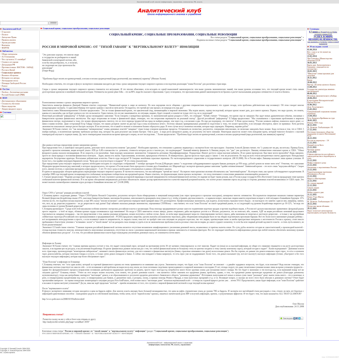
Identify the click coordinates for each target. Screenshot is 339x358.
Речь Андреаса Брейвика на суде (321, 118)
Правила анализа (8, 40)
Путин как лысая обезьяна (318, 206)
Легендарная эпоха (9, 81)
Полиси (4, 35)
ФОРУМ (5, 48)
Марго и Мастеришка (316, 179)
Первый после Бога (315, 145)
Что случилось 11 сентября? (13, 59)
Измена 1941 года (315, 123)
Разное (4, 86)
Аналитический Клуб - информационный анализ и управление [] (169, 344)
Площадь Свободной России (13, 83)
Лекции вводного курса (11, 109)
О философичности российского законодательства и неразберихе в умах (321, 156)
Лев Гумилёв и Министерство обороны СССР (319, 59)
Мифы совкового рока (316, 163)
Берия (309, 80)
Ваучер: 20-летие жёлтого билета (321, 85)
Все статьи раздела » (257, 37)
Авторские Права (8, 37)
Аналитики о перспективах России (322, 167)
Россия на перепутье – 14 (318, 140)
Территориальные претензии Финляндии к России (319, 173)
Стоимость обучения (10, 104)
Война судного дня (315, 192)
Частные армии (313, 150)
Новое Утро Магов (315, 197)
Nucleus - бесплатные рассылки (14, 92)
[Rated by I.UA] (8, 119)
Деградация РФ (8, 65)
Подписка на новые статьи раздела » (250, 40)
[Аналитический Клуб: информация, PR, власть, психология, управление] (169, 16)
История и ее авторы (10, 78)
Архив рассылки (8, 43)
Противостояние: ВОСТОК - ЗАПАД (17, 67)
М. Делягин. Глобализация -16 (320, 127)
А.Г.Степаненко (8, 57)
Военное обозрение (9, 75)
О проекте (5, 32)
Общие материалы (9, 54)
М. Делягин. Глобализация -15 (320, 202)
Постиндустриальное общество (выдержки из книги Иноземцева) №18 (321, 134)
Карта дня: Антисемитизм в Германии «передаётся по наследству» (319, 67)
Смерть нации (313, 188)
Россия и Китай (8, 70)
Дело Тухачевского (315, 107)
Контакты (5, 45)
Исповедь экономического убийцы (322, 96)
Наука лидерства (8, 106)
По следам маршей (315, 183)
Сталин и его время (9, 62)
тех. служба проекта (7, 352)
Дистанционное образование (13, 101)
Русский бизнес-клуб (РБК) (13, 95)
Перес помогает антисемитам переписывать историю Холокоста (321, 212)
